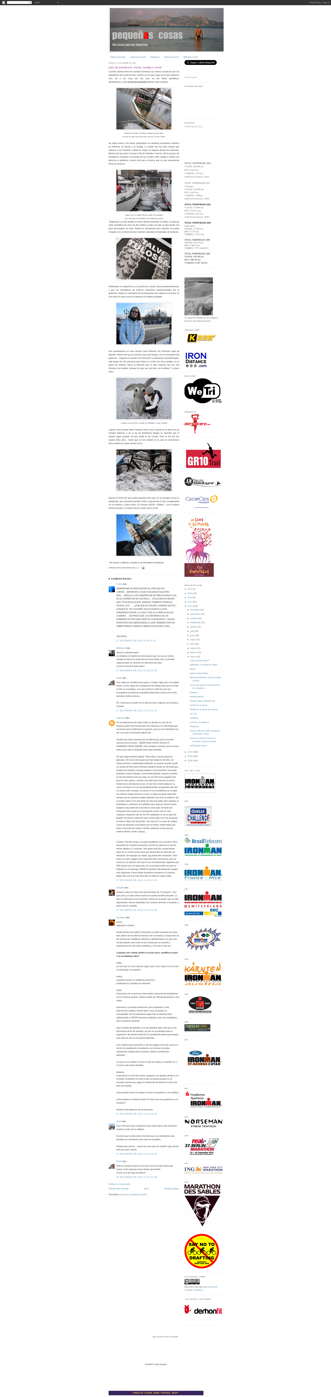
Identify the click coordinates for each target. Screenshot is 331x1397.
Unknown (120, 718)
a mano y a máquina (199, 722)
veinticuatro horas (198, 745)
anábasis (194, 718)
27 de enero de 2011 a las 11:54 (136, 1114)
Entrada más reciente (119, 1188)
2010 (190, 752)
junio (192, 635)
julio (192, 631)
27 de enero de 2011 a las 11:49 (136, 910)
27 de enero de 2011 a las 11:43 (136, 880)
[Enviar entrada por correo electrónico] (142, 568)
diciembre (195, 610)
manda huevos (197, 696)
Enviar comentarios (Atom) (134, 1194)
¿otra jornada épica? (199, 660)
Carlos (119, 584)
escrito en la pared (198, 705)
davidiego (121, 917)
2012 (190, 602)
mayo (193, 639)
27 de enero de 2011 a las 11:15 (136, 710)
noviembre (195, 614)
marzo (193, 648)
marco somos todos (199, 673)
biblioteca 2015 (171, 57)
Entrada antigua (171, 1188)
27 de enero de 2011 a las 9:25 (136, 640)
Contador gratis (190, 77)
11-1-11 (193, 713)
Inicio (146, 1188)
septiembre (195, 622)
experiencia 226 (138, 57)
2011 (190, 606)
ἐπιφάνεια (194, 726)
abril (192, 644)
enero (193, 657)
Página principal (118, 57)
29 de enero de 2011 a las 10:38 (136, 1177)
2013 (190, 597)
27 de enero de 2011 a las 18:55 (136, 1154)
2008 (190, 760)
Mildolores (121, 648)
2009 (190, 756)
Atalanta (120, 887)
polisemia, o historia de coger (203, 664)
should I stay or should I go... (203, 701)
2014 (190, 593)
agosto (193, 627)
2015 (190, 589)
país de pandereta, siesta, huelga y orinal (135, 67)
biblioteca (154, 57)
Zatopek (193, 692)
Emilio (119, 678)
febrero (193, 652)
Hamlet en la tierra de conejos (204, 709)
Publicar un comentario (119, 1184)
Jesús (119, 1121)
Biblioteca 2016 (190, 57)
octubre (194, 618)
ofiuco (192, 669)
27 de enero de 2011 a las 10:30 (136, 670)
